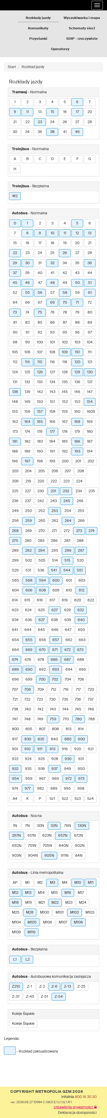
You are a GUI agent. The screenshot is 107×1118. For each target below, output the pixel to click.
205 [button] (41, 471)
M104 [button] (16, 922)
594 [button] (42, 580)
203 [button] (15, 471)
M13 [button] (28, 893)
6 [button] (77, 102)
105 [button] (15, 352)
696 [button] (15, 679)
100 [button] (40, 342)
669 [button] (28, 650)
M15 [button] (54, 893)
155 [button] (15, 412)
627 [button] (54, 610)
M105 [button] (32, 922)
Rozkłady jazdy (38, 18)
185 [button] (65, 441)
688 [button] (80, 660)
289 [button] (15, 551)
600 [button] (55, 580)
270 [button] (41, 531)
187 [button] (89, 441)
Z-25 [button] (81, 986)
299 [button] (15, 560)
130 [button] (90, 372)
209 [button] (15, 481)
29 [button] (15, 263)
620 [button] (77, 600)
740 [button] (28, 709)
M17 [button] (81, 893)
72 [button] (90, 302)
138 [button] (15, 392)
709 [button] (40, 689)
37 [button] (15, 273)
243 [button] (53, 501)
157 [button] (40, 412)
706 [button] (81, 679)
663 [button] (82, 640)
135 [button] (65, 382)
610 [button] (69, 590)
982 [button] (40, 788)
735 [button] (65, 699)
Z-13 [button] (67, 986)
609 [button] (55, 590)
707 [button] (15, 689)
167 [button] (65, 422)
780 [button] (78, 719)
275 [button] (15, 541)
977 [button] (28, 788)
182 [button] (27, 441)
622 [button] (91, 600)
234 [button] (79, 491)
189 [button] (27, 451)
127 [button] (52, 372)
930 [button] (68, 759)
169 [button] (90, 422)
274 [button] (92, 531)
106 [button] (27, 352)
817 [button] (15, 739)
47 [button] (40, 283)
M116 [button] (32, 932)
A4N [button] (79, 855)
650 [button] (81, 630)
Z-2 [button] (42, 986)
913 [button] (52, 749)
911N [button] (65, 855)
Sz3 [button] (78, 799)
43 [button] (77, 273)
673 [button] (80, 650)
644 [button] (27, 630)
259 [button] (28, 521)
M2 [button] (40, 882)
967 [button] (42, 779)
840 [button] (54, 739)
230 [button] (40, 491)
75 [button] (40, 312)
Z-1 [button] (29, 986)
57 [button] (52, 293)
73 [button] (15, 312)
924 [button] (28, 759)
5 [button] (65, 102)
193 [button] (77, 451)
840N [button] (64, 846)
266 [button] (81, 521)
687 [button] (67, 660)
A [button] (15, 159)
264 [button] (68, 521)
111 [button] (90, 352)
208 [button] (80, 471)
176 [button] (40, 432)
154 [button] (90, 402)
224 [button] (79, 481)
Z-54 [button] (59, 997)
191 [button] (52, 451)
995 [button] (67, 788)
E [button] (65, 159)
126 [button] (40, 372)
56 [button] (40, 293)
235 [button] (92, 491)
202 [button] (91, 461)
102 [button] (65, 342)
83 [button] (27, 322)
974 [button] (15, 788)
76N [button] (67, 826)
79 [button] (77, 312)
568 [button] (28, 580)
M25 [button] (15, 912)
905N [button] (49, 855)
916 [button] (65, 749)
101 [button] (52, 342)
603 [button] (81, 580)
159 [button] (65, 412)
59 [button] (77, 293)
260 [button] (41, 521)
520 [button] (80, 560)
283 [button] (41, 541)
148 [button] (15, 402)
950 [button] (81, 769)
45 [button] (15, 283)
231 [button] (53, 491)
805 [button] (28, 729)
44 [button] (90, 273)
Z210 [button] (16, 986)
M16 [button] (67, 893)
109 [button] (65, 352)
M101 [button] (60, 912)
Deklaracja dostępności (77, 1113)
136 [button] (77, 382)
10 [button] (52, 233)
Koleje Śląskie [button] (23, 1024)
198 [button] (40, 461)
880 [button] (67, 739)
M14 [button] (41, 893)
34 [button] (27, 132)
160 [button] (77, 412)
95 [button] (65, 332)
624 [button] (28, 610)
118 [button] (64, 362)
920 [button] (77, 749)
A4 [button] (15, 799)
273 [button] (79, 531)
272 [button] (67, 531)
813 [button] (68, 729)
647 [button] (68, 630)
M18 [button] (15, 902)
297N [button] (16, 835)
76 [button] (52, 312)
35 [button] (77, 263)
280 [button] (28, 541)
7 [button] (90, 102)
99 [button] (27, 342)
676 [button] (28, 660)
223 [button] (66, 481)
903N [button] (17, 855)
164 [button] (27, 422)
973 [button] (81, 779)
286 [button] (54, 541)
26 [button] (65, 122)
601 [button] (69, 580)
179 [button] (77, 432)
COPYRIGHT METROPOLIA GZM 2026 (46, 1092)
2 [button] (27, 102)
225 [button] (15, 491)
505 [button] (41, 560)
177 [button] (52, 432)
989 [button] (53, 788)
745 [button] (78, 709)
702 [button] (55, 679)
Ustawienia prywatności (74, 1107)
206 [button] (54, 471)
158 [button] (52, 412)
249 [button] (15, 511)
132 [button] (27, 382)
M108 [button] (78, 922)
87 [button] (65, 322)
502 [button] (28, 560)
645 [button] (41, 630)
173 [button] (15, 432)
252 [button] (41, 511)
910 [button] (27, 749)
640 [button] (81, 620)
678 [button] (41, 660)
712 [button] (53, 689)
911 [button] (39, 749)
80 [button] (90, 312)
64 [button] (15, 302)
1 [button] (15, 102)
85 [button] (40, 322)
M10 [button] (77, 882)
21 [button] (15, 122)
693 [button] (55, 669)
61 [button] (90, 293)
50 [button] (77, 283)
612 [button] (81, 590)
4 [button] (52, 102)
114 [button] (27, 362)
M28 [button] (30, 912)
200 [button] (65, 461)
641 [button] (15, 630)
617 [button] (52, 600)
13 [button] (40, 112)
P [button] (40, 799)
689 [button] (15, 669)
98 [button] (15, 342)
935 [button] (28, 769)
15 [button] (52, 112)
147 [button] (89, 392)
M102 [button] (74, 912)
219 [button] (28, 481)
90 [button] (15, 332)
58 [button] (65, 293)
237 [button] (28, 501)
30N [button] (40, 826)
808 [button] (55, 729)
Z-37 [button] (15, 997)
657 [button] (55, 640)
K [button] (27, 799)
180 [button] (90, 432)
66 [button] (27, 302)
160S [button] (91, 412)
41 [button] (65, 132)
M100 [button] (44, 912)
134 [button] (52, 382)
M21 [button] (41, 902)
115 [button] (39, 362)
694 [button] (68, 669)
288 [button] (80, 541)
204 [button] (28, 471)
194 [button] (90, 451)
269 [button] (28, 531)
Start (12, 67)
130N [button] (82, 826)
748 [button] (27, 719)
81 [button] (15, 322)
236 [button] (15, 501)
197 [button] (27, 461)
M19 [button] (28, 902)
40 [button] (40, 273)
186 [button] (77, 441)
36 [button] (40, 132)
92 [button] (40, 332)
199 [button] (52, 461)
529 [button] (15, 570)
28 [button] (90, 122)
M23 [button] (68, 902)
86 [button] (52, 322)
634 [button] (15, 620)
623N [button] (47, 835)
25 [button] (52, 253)
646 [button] (54, 630)
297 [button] (81, 551)
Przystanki (38, 39)
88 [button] (77, 322)
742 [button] (40, 709)
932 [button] (15, 769)
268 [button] (15, 531)
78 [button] (65, 312)
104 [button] (90, 342)
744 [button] (65, 709)
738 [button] (15, 709)
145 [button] (65, 392)
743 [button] (53, 709)
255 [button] (81, 511)
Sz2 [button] (65, 799)
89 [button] (90, 322)
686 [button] (54, 660)
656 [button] (42, 640)
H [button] (15, 169)
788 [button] (91, 719)
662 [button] (68, 640)
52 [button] (15, 293)
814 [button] (81, 729)
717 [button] (78, 689)
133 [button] (40, 382)
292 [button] (28, 551)
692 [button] (42, 669)
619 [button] (65, 600)
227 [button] (28, 491)
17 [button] (77, 112)
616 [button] (40, 600)
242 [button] (40, 501)
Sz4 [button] (90, 799)
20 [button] (90, 112)
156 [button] (27, 412)
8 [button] (27, 233)
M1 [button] (27, 882)
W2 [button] (15, 196)
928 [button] (54, 759)
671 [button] (55, 650)
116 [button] (52, 362)
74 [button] (27, 312)
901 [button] (15, 749)
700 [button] (42, 679)
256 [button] (15, 521)
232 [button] (66, 491)
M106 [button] (47, 922)
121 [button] (90, 362)
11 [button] (27, 112)
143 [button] (52, 392)
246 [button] (80, 501)
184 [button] (52, 441)
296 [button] (68, 551)
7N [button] (27, 826)
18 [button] (52, 243)
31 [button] (40, 263)
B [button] (27, 159)
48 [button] (52, 283)
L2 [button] (27, 959)
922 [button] (15, 759)
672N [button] (78, 835)
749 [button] (40, 719)
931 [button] (81, 759)
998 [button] (80, 788)
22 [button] (27, 122)
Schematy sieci (82, 28)
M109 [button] (16, 932)
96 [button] (77, 332)
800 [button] (15, 729)
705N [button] (47, 846)
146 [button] (77, 392)
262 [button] (55, 521)
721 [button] (15, 699)
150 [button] (40, 402)
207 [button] (68, 471)
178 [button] (65, 432)
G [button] (89, 159)
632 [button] (80, 610)
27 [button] (77, 122)
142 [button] (40, 392)
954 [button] (15, 779)
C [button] (40, 159)
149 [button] (27, 402)
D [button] (52, 159)
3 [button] (40, 102)
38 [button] (52, 132)
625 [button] (41, 610)
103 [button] (77, 342)
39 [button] (27, 273)
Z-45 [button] (30, 997)
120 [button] (77, 362)
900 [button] (81, 739)
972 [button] (68, 779)
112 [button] (15, 362)
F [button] (77, 159)
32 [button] (52, 263)
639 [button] (67, 620)
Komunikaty (38, 28)
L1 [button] (15, 959)
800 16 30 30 (86, 1097)
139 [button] (27, 392)
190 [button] (40, 451)
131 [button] (15, 382)
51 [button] (90, 283)
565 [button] (15, 580)
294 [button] (41, 551)
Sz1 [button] (52, 799)
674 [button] (15, 660)
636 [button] (28, 620)
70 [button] (65, 302)
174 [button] (27, 432)
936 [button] (41, 769)
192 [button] (65, 451)
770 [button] (66, 719)
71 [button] (77, 302)
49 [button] (65, 283)
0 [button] (15, 223)
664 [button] (15, 650)
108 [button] (52, 352)
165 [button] (40, 422)
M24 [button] (82, 902)
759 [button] (53, 719)
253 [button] (54, 511)
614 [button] (15, 600)
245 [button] (66, 501)
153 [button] (77, 402)
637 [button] (41, 620)
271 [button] (54, 531)
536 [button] (41, 570)
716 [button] (66, 689)
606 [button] (28, 590)
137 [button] (89, 382)
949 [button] (67, 769)
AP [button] (15, 882)
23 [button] (40, 122)
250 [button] (28, 511)
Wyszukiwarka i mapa (82, 18)
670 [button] (42, 650)
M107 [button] (63, 922)
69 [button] (52, 302)
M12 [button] (15, 893)
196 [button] (15, 461)
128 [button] (65, 372)
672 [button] (67, 650)
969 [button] (55, 779)
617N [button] (32, 835)
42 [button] (65, 273)
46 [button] (77, 132)
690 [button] (28, 669)
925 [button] (41, 759)
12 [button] (77, 233)
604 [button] (15, 590)
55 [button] (27, 293)
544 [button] (66, 570)
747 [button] (15, 719)
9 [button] (15, 112)
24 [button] (52, 122)
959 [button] (28, 779)
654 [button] (15, 640)
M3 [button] (52, 882)
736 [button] (78, 699)
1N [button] (15, 826)
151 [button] (52, 402)
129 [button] (77, 372)
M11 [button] (90, 882)
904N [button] (33, 855)
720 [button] (91, 689)
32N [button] (54, 826)
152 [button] (65, 402)
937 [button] (54, 769)
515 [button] (67, 560)
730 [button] (52, 699)
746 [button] (91, 709)
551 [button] (80, 570)
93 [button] (52, 332)
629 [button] (67, 610)
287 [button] (67, 541)
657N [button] (63, 835)
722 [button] (27, 699)
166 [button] (52, 422)
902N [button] (80, 846)
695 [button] (82, 669)
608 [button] (42, 590)
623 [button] (15, 610)
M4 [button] (65, 882)
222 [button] (54, 481)
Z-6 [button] (54, 986)
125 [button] (27, 372)
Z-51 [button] (44, 997)
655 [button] (28, 640)
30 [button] (15, 132)
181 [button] (14, 441)
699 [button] (28, 679)
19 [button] (65, 243)
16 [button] (65, 112)
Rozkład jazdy (33, 67)
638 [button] (54, 620)
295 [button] (54, 551)
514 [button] (55, 560)
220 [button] (41, 481)
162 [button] (15, 422)
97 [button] (90, 332)
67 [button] (40, 302)
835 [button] (41, 739)
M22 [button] (55, 902)
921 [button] (90, 749)
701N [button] (32, 846)
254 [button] (67, 511)
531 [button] (28, 570)
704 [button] (68, 679)
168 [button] (77, 422)
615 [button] (27, 600)
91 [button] (27, 332)
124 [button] (15, 372)
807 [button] (42, 729)
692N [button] (17, 846)
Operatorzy (60, 49)
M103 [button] (89, 912)
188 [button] (15, 451)
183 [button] (40, 441)
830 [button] (27, 739)
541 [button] (54, 570)
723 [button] (40, 699)
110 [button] (77, 352)
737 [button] (90, 699)
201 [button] (78, 461)
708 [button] (27, 689)
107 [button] (40, 352)
